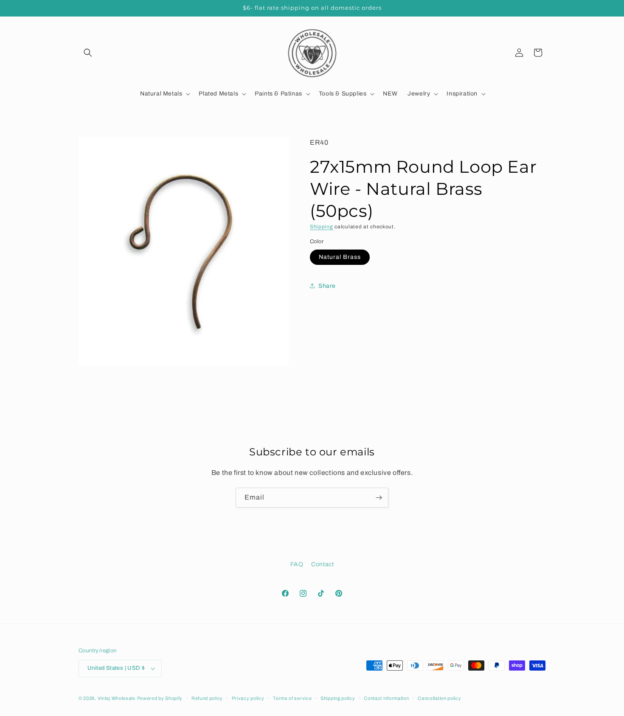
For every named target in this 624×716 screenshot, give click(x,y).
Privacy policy (248, 698)
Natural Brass (340, 257)
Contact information (386, 698)
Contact (322, 564)
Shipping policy (337, 698)
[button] (88, 52)
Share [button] (327, 285)
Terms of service (292, 698)
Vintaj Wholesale (116, 698)
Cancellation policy (439, 698)
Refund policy (207, 698)
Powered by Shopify (160, 698)
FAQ (297, 564)
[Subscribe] (378, 498)
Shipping (321, 227)
